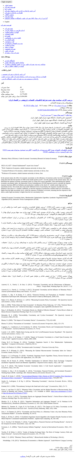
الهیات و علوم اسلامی (12, 32)
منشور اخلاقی (9, 14)
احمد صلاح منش (58, 115)
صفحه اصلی (9, 5)
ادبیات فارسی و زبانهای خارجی (15, 30)
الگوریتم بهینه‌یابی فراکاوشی (41, 150)
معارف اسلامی (9, 45)
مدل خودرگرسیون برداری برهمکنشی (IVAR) (57, 152)
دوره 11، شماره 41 (60, 105)
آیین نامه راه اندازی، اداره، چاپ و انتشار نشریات (20, 11)
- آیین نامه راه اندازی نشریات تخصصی (13, 74)
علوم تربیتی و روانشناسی (13, 38)
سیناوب (22, 456)
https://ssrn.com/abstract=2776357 (61, 391)
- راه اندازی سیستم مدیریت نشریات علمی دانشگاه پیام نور (19, 79)
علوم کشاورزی (10, 40)
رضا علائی (68, 115)
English (7, 22)
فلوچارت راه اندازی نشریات (14, 13)
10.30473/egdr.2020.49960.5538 (47, 110)
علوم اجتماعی (9, 34)
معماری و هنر (9, 47)
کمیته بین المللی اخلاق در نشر (14, 66)
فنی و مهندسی (9, 41)
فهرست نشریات (10, 7)
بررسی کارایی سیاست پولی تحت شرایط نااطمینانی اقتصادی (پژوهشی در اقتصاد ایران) (40, 100)
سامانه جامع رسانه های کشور (14, 62)
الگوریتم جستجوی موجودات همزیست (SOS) (17, 150)
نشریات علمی (9, 51)
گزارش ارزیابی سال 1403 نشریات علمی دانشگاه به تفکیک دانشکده (26, 18)
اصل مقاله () (31, 105)
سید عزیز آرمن (46, 115)
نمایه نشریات (9, 16)
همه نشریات (9, 28)
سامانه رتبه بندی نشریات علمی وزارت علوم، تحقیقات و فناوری (25, 64)
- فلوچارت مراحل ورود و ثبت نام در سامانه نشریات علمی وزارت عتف (23, 76)
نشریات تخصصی (10, 49)
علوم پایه (7, 36)
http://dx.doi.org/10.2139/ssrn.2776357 (15, 393)
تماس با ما (8, 9)
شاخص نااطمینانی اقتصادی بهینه (61, 150)
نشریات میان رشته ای (12, 53)
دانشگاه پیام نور (10, 61)
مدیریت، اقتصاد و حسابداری (14, 43)
